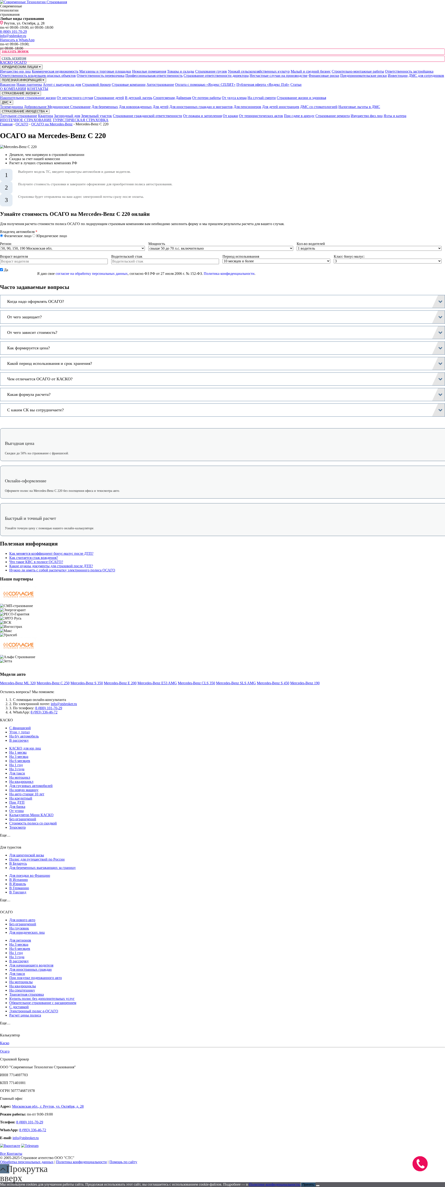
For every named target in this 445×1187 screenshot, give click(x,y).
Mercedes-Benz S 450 (273, 683)
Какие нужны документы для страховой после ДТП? (51, 566)
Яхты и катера (395, 116)
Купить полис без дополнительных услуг (42, 999)
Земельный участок (96, 116)
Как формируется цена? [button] (28, 348)
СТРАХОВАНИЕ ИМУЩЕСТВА (24, 111)
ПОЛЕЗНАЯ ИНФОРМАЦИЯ (22, 80)
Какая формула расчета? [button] (29, 394)
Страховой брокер (96, 85)
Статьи (296, 85)
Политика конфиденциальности (229, 274)
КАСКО (6, 62)
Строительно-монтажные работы (358, 71)
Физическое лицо (17, 236)
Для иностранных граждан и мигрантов (201, 107)
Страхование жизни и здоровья (301, 98)
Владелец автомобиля (18, 232)
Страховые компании (129, 85)
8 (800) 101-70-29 (13, 32)
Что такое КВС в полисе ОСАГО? (36, 562)
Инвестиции (398, 75)
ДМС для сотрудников (426, 75)
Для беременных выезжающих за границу (42, 868)
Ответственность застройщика (409, 71)
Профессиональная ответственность (154, 75)
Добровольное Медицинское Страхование (57, 107)
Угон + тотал (19, 732)
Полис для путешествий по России (37, 859)
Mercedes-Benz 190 (305, 683)
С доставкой (19, 1007)
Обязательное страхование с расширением (42, 1003)
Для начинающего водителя (31, 965)
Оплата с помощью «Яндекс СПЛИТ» (205, 85)
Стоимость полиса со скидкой (33, 823)
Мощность (156, 244)
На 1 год (16, 765)
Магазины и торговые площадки (105, 71)
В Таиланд (17, 892)
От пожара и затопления (202, 116)
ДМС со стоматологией (318, 107)
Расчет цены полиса (25, 1015)
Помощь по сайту (123, 1162)
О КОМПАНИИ (13, 89)
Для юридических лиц (27, 932)
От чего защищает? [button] (24, 317)
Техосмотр (17, 827)
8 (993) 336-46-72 (44, 712)
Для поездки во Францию (29, 875)
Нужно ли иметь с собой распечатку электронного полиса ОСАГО (62, 570)
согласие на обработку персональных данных (92, 274)
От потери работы (206, 98)
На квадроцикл (21, 782)
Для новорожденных (135, 107)
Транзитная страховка (26, 994)
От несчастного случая (75, 98)
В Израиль (17, 884)
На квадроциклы (22, 986)
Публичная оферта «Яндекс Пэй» (262, 85)
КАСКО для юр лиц (25, 748)
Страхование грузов (211, 71)
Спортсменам (164, 98)
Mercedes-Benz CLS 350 (196, 683)
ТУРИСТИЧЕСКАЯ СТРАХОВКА (80, 120)
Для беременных (105, 107)
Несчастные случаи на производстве (279, 75)
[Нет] (318, 1185)
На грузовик (19, 928)
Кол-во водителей (311, 244)
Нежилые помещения (149, 71)
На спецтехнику (22, 990)
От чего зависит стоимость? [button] (32, 332)
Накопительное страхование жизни (28, 98)
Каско (4, 1043)
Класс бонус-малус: (349, 256)
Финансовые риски (323, 75)
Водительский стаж (126, 256)
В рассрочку (19, 740)
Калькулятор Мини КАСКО (31, 815)
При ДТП (17, 802)
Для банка (17, 807)
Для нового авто (22, 920)
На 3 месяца (18, 757)
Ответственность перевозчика (100, 75)
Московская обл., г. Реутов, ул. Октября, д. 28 (48, 1106)
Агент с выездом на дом (62, 85)
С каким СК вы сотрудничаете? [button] (35, 410)
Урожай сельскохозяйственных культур (259, 71)
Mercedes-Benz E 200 (120, 683)
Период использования (240, 256)
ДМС (6, 102)
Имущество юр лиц (15, 71)
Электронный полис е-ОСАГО (33, 1011)
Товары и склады (180, 71)
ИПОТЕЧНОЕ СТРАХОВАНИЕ (26, 120)
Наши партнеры (29, 85)
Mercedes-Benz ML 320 (18, 683)
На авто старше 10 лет (26, 794)
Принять (308, 1184)
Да (5, 270)
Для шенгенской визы (26, 855)
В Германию (19, 888)
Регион (5, 244)
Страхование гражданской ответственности (147, 116)
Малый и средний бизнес (311, 71)
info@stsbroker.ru (13, 36)
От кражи (230, 116)
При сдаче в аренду (299, 116)
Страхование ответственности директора (216, 75)
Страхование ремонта (332, 116)
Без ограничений (22, 819)
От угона (16, 811)
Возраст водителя (14, 256)
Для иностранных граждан (30, 969)
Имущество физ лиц (367, 116)
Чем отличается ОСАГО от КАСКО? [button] (40, 379)
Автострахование (160, 85)
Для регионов (20, 940)
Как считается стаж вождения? (33, 558)
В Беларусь (18, 863)
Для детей (160, 107)
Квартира (45, 116)
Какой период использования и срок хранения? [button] (49, 363)
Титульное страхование (18, 116)
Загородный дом (67, 116)
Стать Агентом (14, 58)
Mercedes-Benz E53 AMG (157, 683)
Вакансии (8, 85)
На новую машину (23, 790)
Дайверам (183, 98)
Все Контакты (11, 1154)
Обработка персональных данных (27, 1162)
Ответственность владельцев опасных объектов (38, 75)
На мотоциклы (21, 982)
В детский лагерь (138, 98)
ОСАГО (20, 62)
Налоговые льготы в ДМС (359, 107)
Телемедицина (11, 107)
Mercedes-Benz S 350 (86, 683)
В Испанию (18, 880)
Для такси (17, 773)
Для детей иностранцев (280, 107)
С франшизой (20, 728)
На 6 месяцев (19, 761)
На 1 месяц (18, 752)
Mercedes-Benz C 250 (53, 683)
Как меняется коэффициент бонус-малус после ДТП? (51, 553)
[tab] (222, 301)
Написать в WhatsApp (17, 40)
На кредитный (20, 798)
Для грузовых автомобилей (31, 786)
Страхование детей (109, 98)
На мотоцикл (19, 777)
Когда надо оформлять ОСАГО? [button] (35, 301)
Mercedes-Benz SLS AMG (236, 683)
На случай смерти (262, 98)
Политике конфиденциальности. (275, 1184)
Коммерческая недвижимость (55, 71)
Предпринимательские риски (363, 75)
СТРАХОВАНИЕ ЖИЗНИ (19, 93)
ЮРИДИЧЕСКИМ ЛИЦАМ (20, 67)
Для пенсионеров (247, 107)
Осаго (5, 1051)
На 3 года (16, 769)
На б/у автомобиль (24, 736)
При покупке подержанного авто (35, 978)
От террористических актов (261, 116)
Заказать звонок (15, 51)
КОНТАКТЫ (37, 89)
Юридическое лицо (51, 236)
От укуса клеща (234, 98)
